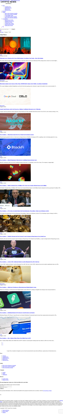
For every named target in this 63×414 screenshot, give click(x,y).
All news (4, 355)
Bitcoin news (7, 8)
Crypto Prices (5, 18)
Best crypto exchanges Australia (11, 13)
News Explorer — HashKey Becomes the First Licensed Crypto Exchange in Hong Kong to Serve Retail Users (23, 236)
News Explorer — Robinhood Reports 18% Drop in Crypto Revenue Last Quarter (17, 312)
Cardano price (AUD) (9, 23)
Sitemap (4, 412)
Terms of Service (5, 410)
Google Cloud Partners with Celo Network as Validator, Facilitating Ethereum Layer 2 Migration (20, 109)
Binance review (5, 379)
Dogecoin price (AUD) (9, 24)
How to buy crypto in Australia (11, 14)
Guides (3, 12)
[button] (3, 27)
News (3, 5)
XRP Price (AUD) (8, 22)
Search (3, 373)
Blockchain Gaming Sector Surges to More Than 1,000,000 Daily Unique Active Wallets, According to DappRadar (23, 83)
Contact (3, 372)
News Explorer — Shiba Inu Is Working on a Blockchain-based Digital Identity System (18, 287)
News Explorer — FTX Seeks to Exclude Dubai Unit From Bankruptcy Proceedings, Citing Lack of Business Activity (24, 210)
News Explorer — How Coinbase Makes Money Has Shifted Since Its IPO (15, 338)
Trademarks (4, 374)
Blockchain (2, 80)
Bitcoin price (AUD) (9, 19)
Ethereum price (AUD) (9, 21)
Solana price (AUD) (9, 25)
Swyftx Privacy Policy (47, 390)
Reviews (4, 11)
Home (2, 32)
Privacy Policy (5, 411)
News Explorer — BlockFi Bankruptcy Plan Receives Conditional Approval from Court (18, 160)
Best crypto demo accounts (7, 367)
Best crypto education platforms (11, 17)
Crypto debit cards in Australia (11, 16)
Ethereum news (8, 10)
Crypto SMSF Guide (9, 15)
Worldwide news (8, 7)
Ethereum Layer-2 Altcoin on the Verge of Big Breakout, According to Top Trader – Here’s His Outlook (21, 58)
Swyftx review (5, 378)
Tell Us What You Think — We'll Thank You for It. (10, 0)
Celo (1, 54)
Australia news (8, 6)
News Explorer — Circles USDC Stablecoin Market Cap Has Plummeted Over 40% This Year (19, 261)
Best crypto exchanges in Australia (9, 365)
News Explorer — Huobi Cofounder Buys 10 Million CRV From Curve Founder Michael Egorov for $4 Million (23, 185)
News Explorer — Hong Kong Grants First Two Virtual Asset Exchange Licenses (17, 134)
